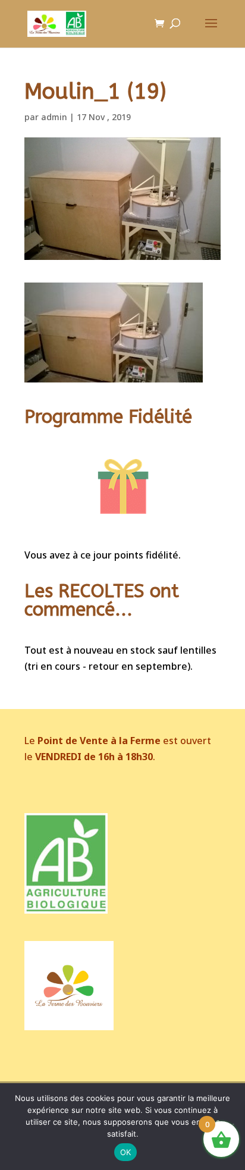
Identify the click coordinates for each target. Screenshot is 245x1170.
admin (54, 117)
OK (125, 1152)
